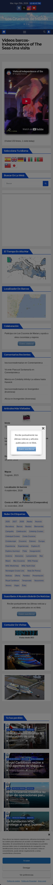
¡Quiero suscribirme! (26, 449)
